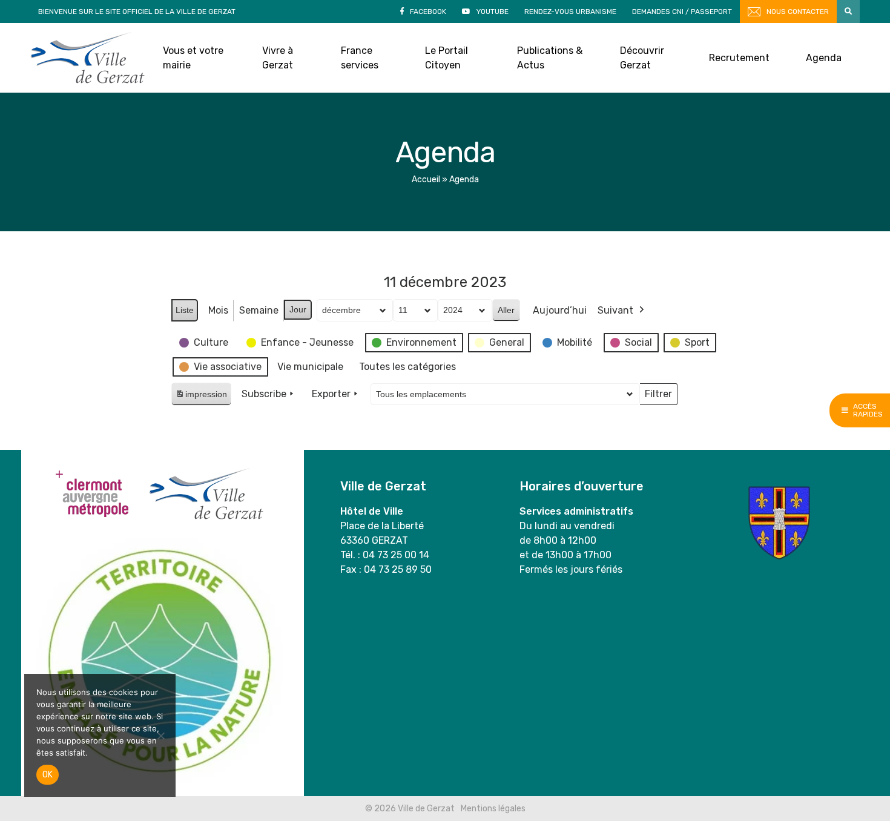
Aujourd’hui (560, 310)
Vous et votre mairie (193, 58)
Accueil (426, 179)
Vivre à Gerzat (277, 58)
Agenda (824, 58)
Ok (47, 775)
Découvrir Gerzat (642, 58)
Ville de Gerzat (87, 58)
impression (201, 397)
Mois (218, 310)
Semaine (259, 310)
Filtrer (658, 396)
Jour (297, 309)
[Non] (160, 736)
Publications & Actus (549, 58)
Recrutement (739, 58)
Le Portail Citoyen (446, 58)
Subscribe (264, 394)
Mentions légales (493, 808)
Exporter (331, 394)
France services (359, 58)
